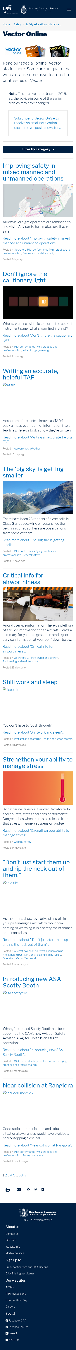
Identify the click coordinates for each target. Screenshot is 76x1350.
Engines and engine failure (45, 954)
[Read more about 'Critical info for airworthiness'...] (38, 604)
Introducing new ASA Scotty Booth (32, 982)
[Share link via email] (19, 1190)
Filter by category (36, 149)
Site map (11, 1240)
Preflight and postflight (27, 738)
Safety (18, 24)
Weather (35, 448)
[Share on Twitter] (35, 1189)
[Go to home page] (30, 9)
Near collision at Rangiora (38, 1085)
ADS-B (10, 1287)
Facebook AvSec (18, 1326)
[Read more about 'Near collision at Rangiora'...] (38, 1107)
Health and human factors (57, 738)
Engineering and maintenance (20, 661)
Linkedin (13, 1333)
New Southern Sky (16, 1300)
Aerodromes (21, 448)
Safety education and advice (42, 24)
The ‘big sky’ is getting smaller (33, 472)
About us (12, 1227)
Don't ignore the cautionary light (25, 277)
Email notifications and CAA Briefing (27, 1267)
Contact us (12, 1233)
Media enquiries (15, 1253)
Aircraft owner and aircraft (42, 657)
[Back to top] (66, 1340)
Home (6, 24)
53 (20, 1175)
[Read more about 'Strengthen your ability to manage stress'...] (38, 788)
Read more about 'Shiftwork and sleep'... (33, 732)
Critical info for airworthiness (23, 578)
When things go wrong (36, 350)
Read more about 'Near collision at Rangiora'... (37, 1145)
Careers (10, 1306)
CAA (17, 1061)
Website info (13, 1246)
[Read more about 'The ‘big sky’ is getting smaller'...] (38, 497)
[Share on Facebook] (28, 1189)
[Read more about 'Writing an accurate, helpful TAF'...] (38, 399)
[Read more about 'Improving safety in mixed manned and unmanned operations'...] (38, 200)
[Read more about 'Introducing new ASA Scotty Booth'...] (38, 1007)
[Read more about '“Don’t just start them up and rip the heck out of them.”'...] (38, 897)
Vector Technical (26, 958)
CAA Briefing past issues (20, 1273)
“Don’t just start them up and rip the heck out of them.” (36, 869)
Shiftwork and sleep (30, 682)
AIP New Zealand (16, 1293)
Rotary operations (33, 1155)
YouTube (13, 1339)
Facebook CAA (17, 1320)
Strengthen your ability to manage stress (38, 762)
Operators (20, 249)
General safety (31, 555)
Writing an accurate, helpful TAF (30, 374)
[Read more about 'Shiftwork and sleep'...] (38, 704)
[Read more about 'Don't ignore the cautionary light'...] (38, 302)
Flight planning (54, 951)
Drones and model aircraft (38, 253)
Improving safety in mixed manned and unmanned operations (33, 172)
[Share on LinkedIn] (43, 1189)
